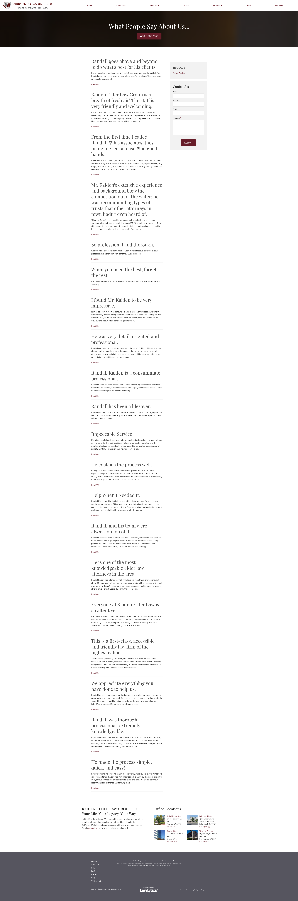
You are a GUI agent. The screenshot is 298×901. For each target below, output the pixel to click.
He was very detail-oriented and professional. (125, 339)
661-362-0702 (150, 36)
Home (89, 5)
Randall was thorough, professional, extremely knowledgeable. (115, 725)
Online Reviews (179, 73)
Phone (176, 100)
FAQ (185, 5)
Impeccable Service (111, 434)
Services (153, 5)
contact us (93, 828)
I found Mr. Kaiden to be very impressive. (121, 303)
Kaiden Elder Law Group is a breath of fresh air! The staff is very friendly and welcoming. (122, 100)
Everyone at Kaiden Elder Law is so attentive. (125, 607)
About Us (120, 5)
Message (177, 118)
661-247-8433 (172, 827)
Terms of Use (184, 890)
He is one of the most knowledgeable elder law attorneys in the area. (117, 568)
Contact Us (279, 5)
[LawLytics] (149, 890)
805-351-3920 (172, 842)
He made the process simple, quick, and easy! (121, 765)
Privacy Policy (194, 890)
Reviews (216, 5)
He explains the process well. (121, 464)
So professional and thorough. (122, 244)
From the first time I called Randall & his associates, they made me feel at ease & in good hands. (124, 145)
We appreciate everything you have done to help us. (122, 686)
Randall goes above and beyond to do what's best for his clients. (124, 64)
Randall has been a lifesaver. (121, 406)
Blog (249, 5)
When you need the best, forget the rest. (123, 272)
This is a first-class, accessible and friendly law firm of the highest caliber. (123, 646)
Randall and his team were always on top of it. (119, 528)
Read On (95, 84)
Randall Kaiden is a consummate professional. (125, 376)
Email (175, 109)
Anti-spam (203, 890)
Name (175, 92)
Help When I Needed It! (115, 495)
